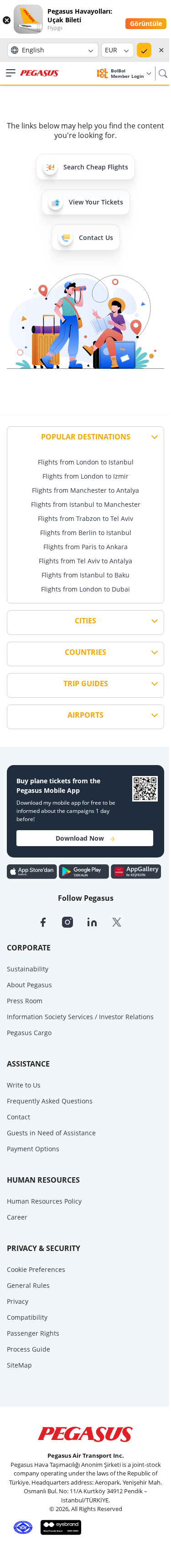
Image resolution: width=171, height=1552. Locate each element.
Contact (18, 1117)
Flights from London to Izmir (85, 476)
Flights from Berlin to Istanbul (85, 532)
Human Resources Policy (44, 1201)
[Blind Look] (58, 1526)
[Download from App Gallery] (136, 871)
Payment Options (33, 1148)
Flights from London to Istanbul (86, 462)
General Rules (28, 1285)
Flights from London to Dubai (85, 589)
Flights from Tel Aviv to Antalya (85, 560)
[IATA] (21, 1526)
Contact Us (96, 237)
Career (17, 1217)
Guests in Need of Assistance (51, 1132)
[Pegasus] (39, 73)
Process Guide (28, 1349)
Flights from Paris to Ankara (85, 546)
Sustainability (27, 969)
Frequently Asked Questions (50, 1101)
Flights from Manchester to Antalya (85, 490)
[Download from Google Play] (85, 871)
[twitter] (122, 922)
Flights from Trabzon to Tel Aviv (85, 518)
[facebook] (49, 922)
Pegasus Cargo (29, 1032)
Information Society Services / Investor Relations (80, 1016)
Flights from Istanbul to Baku (85, 575)
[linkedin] (99, 922)
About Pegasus (29, 984)
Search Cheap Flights (95, 167)
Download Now (80, 838)
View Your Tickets (96, 202)
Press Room (24, 1000)
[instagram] (74, 922)
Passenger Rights (33, 1333)
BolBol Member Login (128, 73)
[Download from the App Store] (33, 871)
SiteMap (19, 1365)
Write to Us (24, 1085)
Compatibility (27, 1317)
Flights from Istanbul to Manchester (85, 504)
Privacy (17, 1301)
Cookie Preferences (36, 1269)
